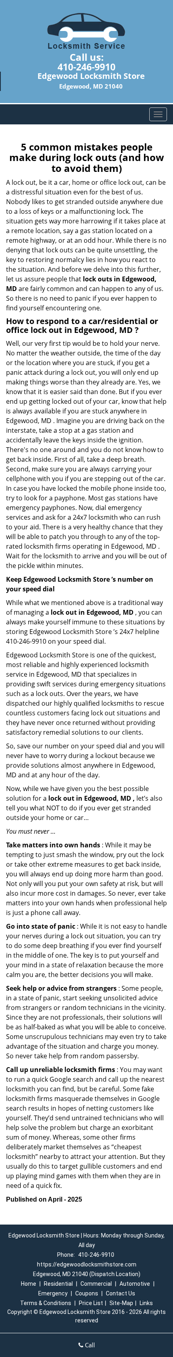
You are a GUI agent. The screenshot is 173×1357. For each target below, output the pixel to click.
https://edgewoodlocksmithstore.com (86, 1264)
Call (89, 1345)
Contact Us (120, 1293)
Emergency (53, 1293)
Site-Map (121, 1303)
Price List (91, 1303)
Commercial (96, 1284)
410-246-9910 (86, 66)
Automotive (134, 1284)
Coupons (86, 1293)
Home (28, 1284)
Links (146, 1303)
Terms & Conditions (45, 1303)
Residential (58, 1284)
